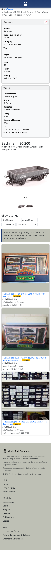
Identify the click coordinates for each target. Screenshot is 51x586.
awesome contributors (29, 459)
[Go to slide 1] (21, 206)
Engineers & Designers (13, 538)
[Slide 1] (24, 197)
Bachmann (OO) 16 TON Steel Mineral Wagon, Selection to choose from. (24, 423)
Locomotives (8, 502)
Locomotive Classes (11, 531)
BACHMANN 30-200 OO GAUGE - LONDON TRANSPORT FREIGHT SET (23, 295)
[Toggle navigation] (48, 3)
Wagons (9, 9)
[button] (25, 176)
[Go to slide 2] (29, 206)
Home (5, 484)
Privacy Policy (9, 488)
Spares (6, 521)
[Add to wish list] (46, 22)
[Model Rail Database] (25, 3)
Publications (8, 517)
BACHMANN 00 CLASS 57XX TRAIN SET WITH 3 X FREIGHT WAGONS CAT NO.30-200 (24, 359)
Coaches (6, 505)
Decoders (7, 513)
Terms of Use (9, 491)
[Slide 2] (26, 197)
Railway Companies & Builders (16, 535)
